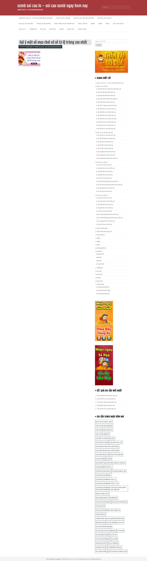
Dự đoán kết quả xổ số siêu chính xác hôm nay (110, 463)
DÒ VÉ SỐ (52, 29)
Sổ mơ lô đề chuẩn (43, 23)
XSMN (100, 23)
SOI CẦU (43, 29)
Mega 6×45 (100, 254)
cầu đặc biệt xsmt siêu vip (105, 171)
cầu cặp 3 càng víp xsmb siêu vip (107, 105)
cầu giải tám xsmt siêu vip (105, 175)
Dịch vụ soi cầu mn (26, 23)
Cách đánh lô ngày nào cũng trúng (107, 446)
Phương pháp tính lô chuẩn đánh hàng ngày (110, 518)
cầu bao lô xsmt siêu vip (104, 165)
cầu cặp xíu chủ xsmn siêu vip (106, 201)
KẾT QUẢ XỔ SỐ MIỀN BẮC (103, 502)
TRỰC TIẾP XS (82, 23)
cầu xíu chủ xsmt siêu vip (104, 191)
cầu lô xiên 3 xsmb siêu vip (105, 145)
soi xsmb (114, 539)
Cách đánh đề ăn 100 (102, 455)
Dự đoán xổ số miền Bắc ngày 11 (106, 479)
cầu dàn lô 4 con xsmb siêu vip (106, 125)
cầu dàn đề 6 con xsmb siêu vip (106, 112)
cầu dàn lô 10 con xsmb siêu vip (106, 122)
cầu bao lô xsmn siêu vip (104, 198)
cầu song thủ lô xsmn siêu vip (106, 221)
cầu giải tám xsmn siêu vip (105, 208)
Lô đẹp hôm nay (101, 514)
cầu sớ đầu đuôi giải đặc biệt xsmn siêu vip (109, 218)
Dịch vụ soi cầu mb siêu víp (84, 18)
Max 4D (99, 260)
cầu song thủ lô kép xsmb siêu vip (107, 158)
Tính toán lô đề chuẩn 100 (64, 23)
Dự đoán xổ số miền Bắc (103, 475)
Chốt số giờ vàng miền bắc (104, 426)
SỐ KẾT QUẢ (82, 29)
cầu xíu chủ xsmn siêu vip (104, 224)
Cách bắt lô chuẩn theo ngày (105, 438)
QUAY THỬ (70, 29)
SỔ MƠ (61, 29)
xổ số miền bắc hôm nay (114, 547)
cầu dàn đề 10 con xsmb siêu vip (106, 119)
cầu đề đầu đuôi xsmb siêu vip (106, 138)
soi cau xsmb (110, 522)
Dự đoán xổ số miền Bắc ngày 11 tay (107, 483)
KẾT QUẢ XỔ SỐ (118, 23)
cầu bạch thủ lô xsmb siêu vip (106, 102)
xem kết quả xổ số (101, 543)
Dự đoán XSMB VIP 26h (119, 471)
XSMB (93, 23)
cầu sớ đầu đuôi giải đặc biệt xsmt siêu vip (109, 185)
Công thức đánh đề (116, 455)
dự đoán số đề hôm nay (103, 471)
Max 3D (99, 257)
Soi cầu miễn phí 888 (102, 535)
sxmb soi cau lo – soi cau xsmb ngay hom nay (53, 5)
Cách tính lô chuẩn (102, 442)
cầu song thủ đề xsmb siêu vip (106, 152)
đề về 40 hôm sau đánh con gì (117, 551)
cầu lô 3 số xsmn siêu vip (104, 211)
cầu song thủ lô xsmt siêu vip (106, 188)
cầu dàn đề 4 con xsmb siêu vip (106, 109)
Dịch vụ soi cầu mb (63, 18)
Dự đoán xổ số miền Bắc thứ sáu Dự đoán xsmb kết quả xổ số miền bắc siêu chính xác (111, 488)
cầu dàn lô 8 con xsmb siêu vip (106, 135)
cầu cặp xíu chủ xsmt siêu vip (105, 168)
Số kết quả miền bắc (103, 287)
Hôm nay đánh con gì (102, 494)
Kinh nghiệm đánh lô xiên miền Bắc (106, 498)
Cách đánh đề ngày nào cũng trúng (107, 450)
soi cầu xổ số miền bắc (103, 539)
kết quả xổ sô (100, 506)
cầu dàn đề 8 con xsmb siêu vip (106, 115)
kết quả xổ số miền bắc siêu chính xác (108, 510)
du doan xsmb (100, 459)
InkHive (59, 559)
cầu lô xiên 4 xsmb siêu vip (105, 148)
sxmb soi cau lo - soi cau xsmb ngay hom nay (48, 46)
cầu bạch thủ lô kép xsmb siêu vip (107, 99)
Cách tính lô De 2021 (115, 442)
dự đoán (109, 459)
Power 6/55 (100, 264)
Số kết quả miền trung (103, 290)
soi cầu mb (120, 531)
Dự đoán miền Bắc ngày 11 (104, 467)
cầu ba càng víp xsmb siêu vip (106, 92)
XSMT (108, 23)
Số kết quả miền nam (103, 293)
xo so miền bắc (113, 543)
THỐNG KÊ (32, 29)
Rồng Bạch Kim (100, 522)
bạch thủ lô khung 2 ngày (104, 422)
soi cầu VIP (113, 535)
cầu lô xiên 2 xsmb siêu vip (105, 142)
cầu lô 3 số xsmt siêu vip (104, 178)
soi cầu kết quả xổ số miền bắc (106, 531)
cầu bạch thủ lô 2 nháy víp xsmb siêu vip (109, 89)
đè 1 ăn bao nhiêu (101, 551)
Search (98, 45)
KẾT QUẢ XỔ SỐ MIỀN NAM (119, 502)
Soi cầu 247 (120, 522)
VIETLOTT (22, 29)
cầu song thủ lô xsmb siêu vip (106, 155)
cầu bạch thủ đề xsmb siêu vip (106, 95)
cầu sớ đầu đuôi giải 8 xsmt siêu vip (107, 181)
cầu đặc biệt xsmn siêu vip (105, 204)
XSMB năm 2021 (100, 547)
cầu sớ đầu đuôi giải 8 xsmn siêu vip (107, 214)
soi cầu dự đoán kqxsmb (104, 526)
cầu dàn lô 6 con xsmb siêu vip (106, 128)
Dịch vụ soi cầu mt (105, 18)
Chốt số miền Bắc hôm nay (104, 430)
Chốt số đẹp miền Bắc (102, 434)
